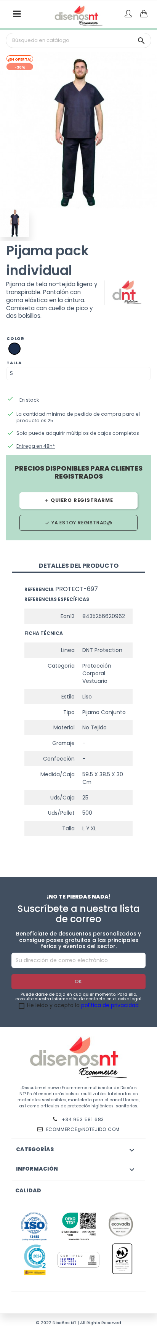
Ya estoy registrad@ (78, 522)
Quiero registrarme (78, 500)
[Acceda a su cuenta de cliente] (128, 14)
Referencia (39, 589)
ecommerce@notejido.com (83, 1129)
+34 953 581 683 (82, 1119)
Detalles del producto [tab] (79, 565)
